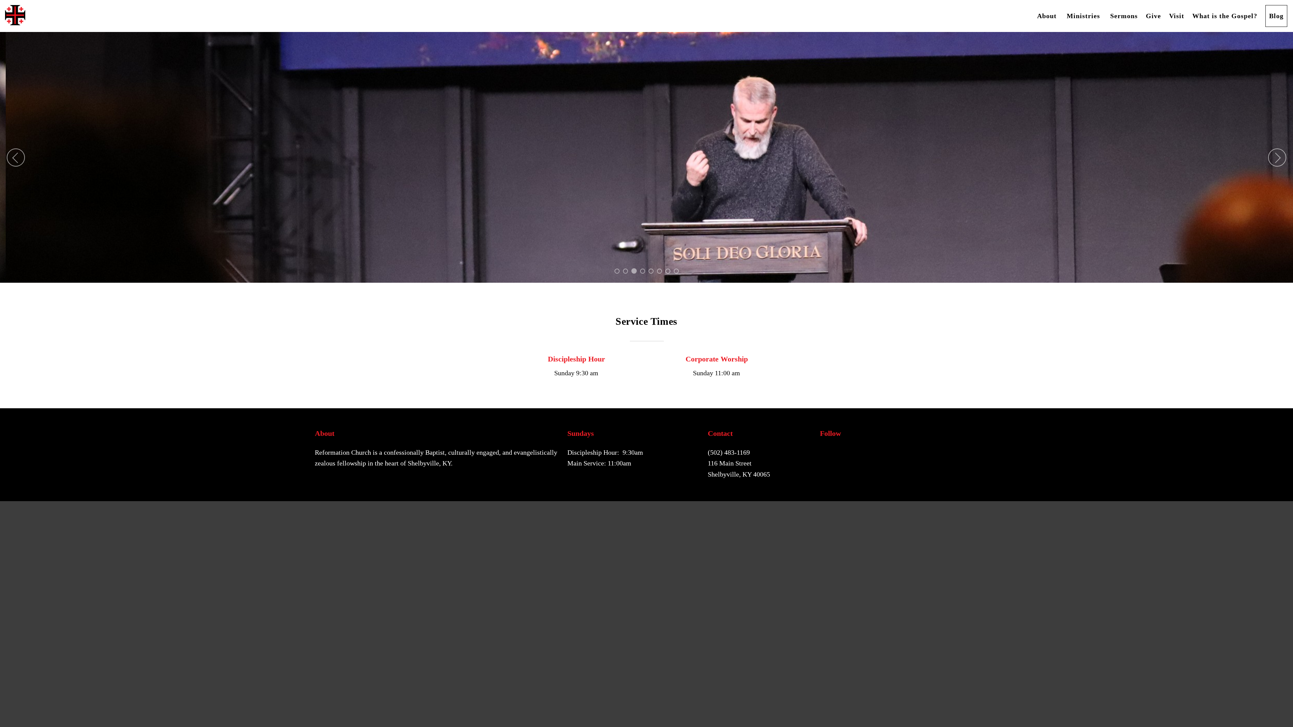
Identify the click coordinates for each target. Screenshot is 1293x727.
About (1048, 16)
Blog (1276, 16)
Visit (1176, 16)
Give (1153, 16)
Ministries (1084, 16)
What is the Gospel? (1224, 16)
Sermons (1124, 16)
